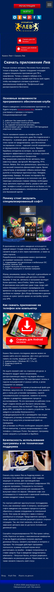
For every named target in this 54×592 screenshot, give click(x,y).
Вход (3, 576)
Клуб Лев (12, 576)
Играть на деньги (26, 576)
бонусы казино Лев (26, 109)
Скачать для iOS (29, 40)
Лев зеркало (15, 387)
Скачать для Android (28, 49)
